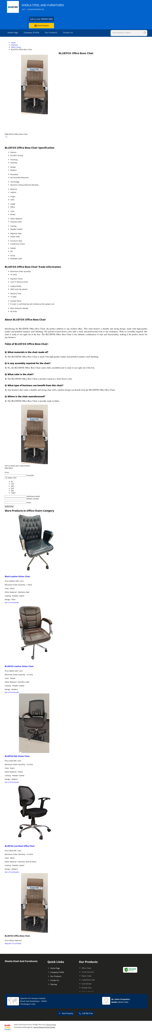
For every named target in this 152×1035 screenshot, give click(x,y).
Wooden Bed (86, 988)
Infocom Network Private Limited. (44, 1027)
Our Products (51, 32)
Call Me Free (87, 1013)
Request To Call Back (13, 943)
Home (13, 43)
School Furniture (88, 972)
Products (14, 45)
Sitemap (53, 984)
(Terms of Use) (51, 1025)
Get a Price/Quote (12, 602)
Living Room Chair (88, 980)
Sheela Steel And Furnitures (42, 6)
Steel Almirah (86, 984)
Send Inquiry (43, 25)
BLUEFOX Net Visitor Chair (17, 756)
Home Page (13, 32)
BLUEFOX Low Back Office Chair (20, 846)
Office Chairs (16, 47)
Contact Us (68, 32)
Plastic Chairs (87, 976)
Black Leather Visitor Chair (17, 576)
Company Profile (31, 32)
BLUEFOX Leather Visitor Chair (19, 666)
